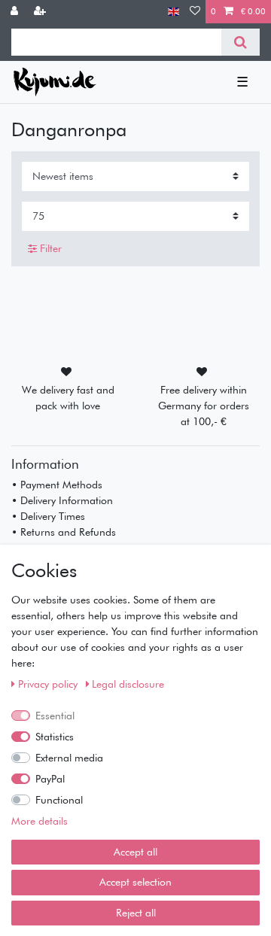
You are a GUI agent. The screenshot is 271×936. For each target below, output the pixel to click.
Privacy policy (49, 684)
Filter (49, 248)
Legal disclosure (128, 684)
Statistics (54, 737)
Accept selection (135, 882)
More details (39, 821)
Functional (59, 800)
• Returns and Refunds (63, 532)
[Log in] (15, 11)
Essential (55, 716)
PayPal (50, 779)
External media (69, 758)
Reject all (136, 913)
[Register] (41, 11)
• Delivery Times (48, 516)
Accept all (135, 852)
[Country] (173, 11)
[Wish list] (195, 11)
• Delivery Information (62, 500)
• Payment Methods (56, 485)
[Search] (240, 42)
